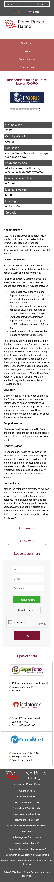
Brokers (27, 51)
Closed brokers (27, 59)
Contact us (19, 783)
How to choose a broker (27, 819)
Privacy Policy (33, 783)
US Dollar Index (27, 790)
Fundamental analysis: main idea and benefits (27, 854)
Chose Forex (27, 831)
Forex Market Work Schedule (27, 808)
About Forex (27, 43)
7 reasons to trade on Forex (27, 802)
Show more (27, 541)
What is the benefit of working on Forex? (27, 825)
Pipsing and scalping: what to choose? (27, 848)
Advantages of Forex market (27, 837)
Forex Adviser (27, 67)
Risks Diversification (27, 796)
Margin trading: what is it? (27, 843)
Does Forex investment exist (27, 813)
